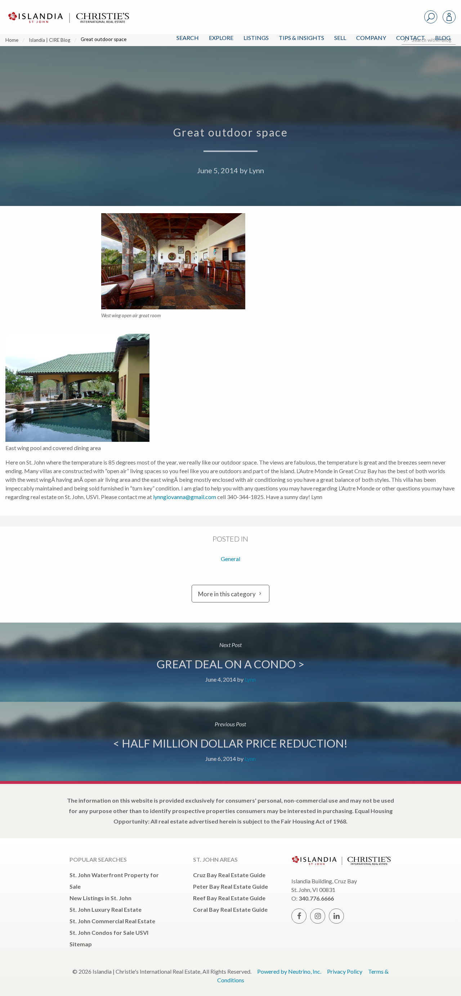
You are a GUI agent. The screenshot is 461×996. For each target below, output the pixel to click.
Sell (340, 37)
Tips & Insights (301, 37)
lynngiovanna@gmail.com (184, 496)
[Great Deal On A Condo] (230, 662)
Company (371, 37)
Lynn (256, 170)
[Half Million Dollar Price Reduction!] (230, 741)
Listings (256, 37)
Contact (410, 37)
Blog (443, 37)
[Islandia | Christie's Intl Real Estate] (67, 11)
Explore (221, 37)
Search (187, 37)
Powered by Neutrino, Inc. (289, 971)
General (230, 558)
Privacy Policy (344, 971)
